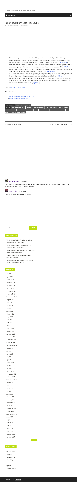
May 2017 (9, 425)
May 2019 (9, 357)
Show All (34, 440)
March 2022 (10, 280)
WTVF (66, 67)
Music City (9, 460)
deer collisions (39, 107)
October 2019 (10, 343)
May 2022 (9, 274)
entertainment (63, 107)
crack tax (29, 107)
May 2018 (9, 391)
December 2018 (11, 371)
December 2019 (11, 337)
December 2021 (11, 288)
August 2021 (10, 300)
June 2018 (9, 388)
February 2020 (10, 331)
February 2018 (10, 400)
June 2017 (9, 423)
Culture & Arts (10, 451)
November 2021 (11, 291)
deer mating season (51, 107)
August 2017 (10, 417)
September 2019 (11, 345)
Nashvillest (18, 479)
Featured (9, 454)
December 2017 (11, 405)
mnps (35, 110)
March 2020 (10, 328)
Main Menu (11, 15)
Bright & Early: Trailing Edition (60, 124)
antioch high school (18, 107)
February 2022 (10, 282)
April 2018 (9, 394)
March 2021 (10, 314)
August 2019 (10, 348)
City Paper (35, 83)
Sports (8, 466)
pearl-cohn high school (57, 110)
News (17, 105)
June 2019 (9, 354)
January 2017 (10, 437)
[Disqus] (38, 152)
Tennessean (63, 62)
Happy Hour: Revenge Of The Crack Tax (21, 96)
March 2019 (10, 362)
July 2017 (9, 420)
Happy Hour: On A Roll (14, 124)
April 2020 (9, 325)
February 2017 (10, 434)
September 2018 (11, 380)
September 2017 (11, 414)
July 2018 (9, 385)
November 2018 (11, 374)
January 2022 (10, 285)
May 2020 (9, 322)
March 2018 (10, 397)
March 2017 (10, 431)
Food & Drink (10, 457)
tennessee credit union (18, 112)
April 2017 (9, 428)
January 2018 (10, 403)
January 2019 (10, 368)
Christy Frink (24, 26)
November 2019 (11, 340)
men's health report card (24, 110)
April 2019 (9, 360)
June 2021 (9, 305)
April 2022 (9, 277)
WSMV (60, 76)
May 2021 (9, 308)
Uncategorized (25, 105)
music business (44, 110)
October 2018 (10, 377)
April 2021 (9, 311)
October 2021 (10, 294)
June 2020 (9, 320)
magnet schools (10, 110)
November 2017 (11, 408)
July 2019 (9, 351)
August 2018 (10, 382)
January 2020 (10, 334)
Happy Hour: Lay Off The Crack (19, 98)
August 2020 (10, 317)
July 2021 (9, 302)
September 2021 (11, 297)
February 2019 (10, 365)
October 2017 (10, 411)
